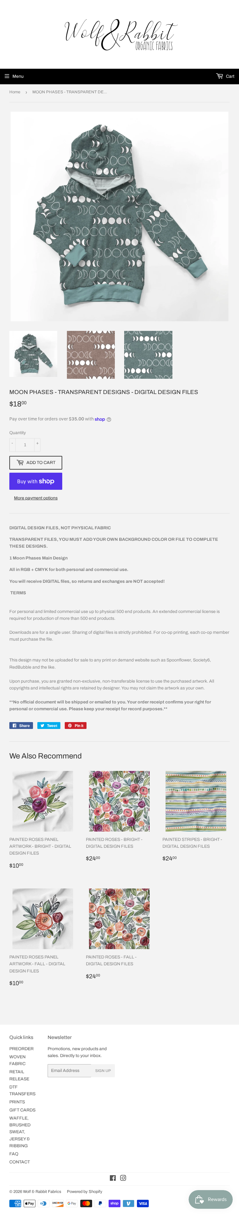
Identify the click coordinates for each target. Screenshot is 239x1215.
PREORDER (21, 1048)
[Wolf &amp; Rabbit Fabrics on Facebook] (113, 1179)
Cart (229, 76)
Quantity (17, 432)
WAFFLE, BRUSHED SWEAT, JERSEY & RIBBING (19, 1132)
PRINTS (17, 1102)
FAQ (13, 1154)
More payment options (36, 498)
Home (14, 92)
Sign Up (103, 1071)
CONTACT (19, 1162)
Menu (18, 76)
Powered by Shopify (84, 1191)
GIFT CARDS (22, 1110)
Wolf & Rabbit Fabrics (42, 1191)
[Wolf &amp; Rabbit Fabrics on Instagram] (123, 1179)
